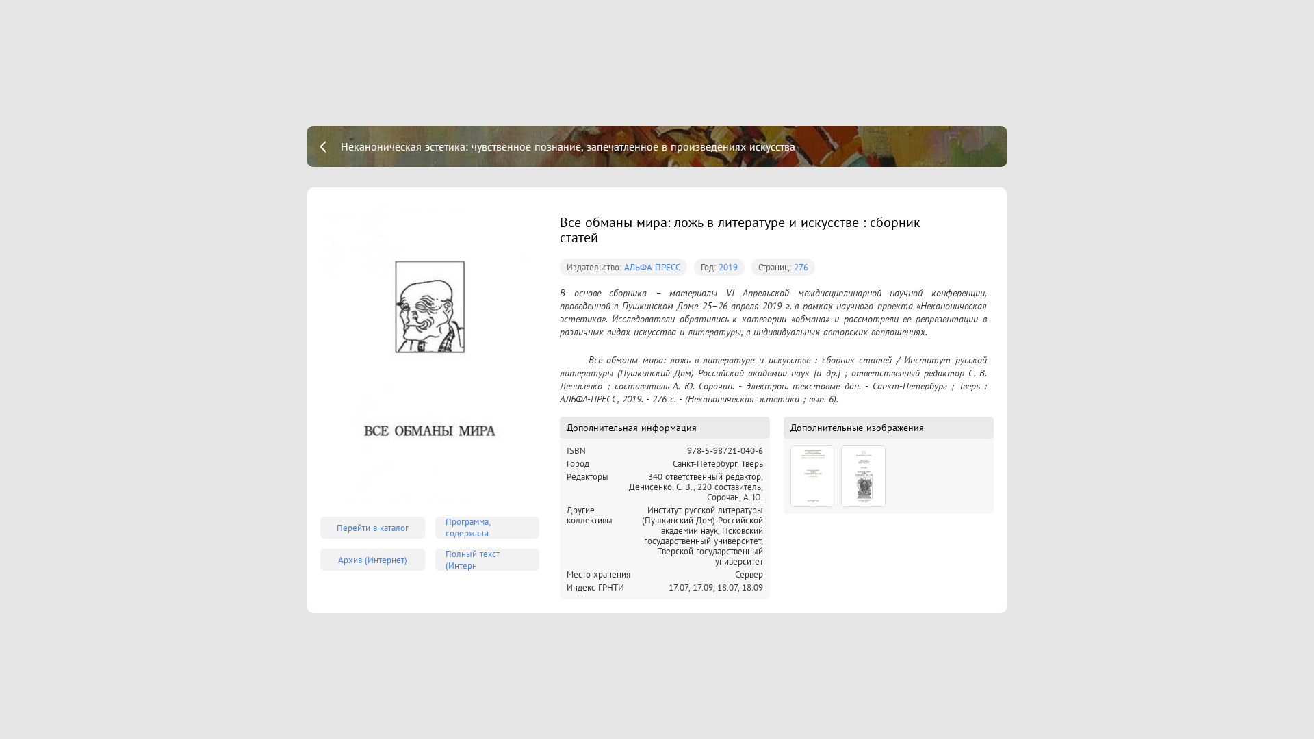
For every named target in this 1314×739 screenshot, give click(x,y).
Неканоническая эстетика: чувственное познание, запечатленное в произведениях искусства (568, 146)
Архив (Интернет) (372, 560)
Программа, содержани (468, 528)
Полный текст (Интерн (473, 560)
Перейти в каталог (373, 528)
